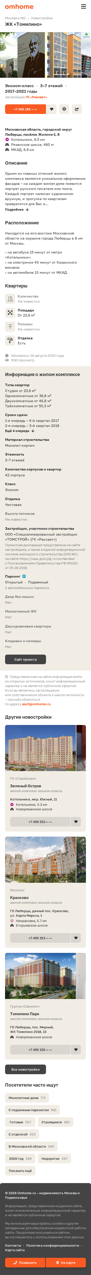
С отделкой (22, 1134)
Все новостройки (25, 1069)
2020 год (20, 1158)
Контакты (13, 1245)
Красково (19, 897)
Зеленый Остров (25, 785)
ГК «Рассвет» (36, 97)
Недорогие (54, 1158)
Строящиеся (55, 1122)
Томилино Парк (24, 1013)
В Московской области (31, 1146)
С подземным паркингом (32, 1110)
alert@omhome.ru (36, 704)
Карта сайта (15, 1250)
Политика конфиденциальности (52, 1245)
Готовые (20, 1122)
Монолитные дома (27, 1098)
